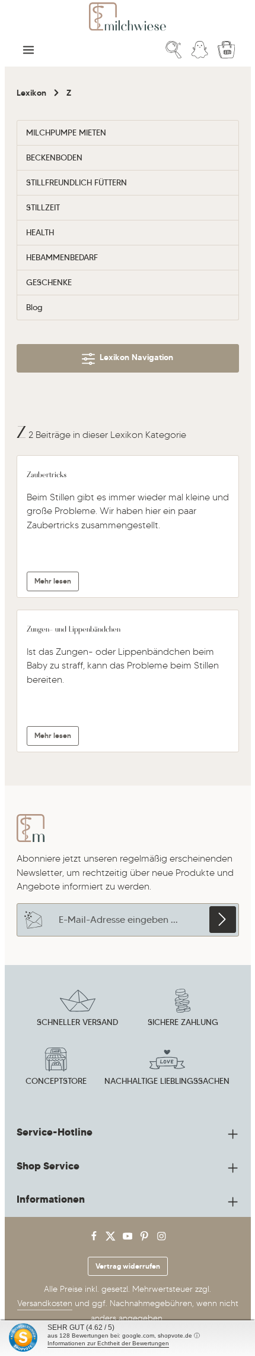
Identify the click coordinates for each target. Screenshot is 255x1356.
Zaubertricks (46, 474)
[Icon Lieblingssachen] (167, 1068)
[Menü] (28, 50)
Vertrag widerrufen (127, 1266)
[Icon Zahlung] (182, 1009)
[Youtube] (129, 1239)
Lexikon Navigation (134, 357)
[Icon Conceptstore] (56, 1068)
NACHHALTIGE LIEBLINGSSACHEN (167, 1081)
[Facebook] (95, 1239)
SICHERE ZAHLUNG (183, 1022)
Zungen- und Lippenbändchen (73, 628)
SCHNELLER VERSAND (77, 1022)
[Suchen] (174, 50)
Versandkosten (44, 1303)
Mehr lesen (52, 580)
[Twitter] (112, 1239)
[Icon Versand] (77, 1009)
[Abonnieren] (222, 919)
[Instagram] (162, 1239)
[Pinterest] (145, 1239)
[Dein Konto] (200, 50)
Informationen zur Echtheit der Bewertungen (108, 1343)
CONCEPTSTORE (56, 1081)
